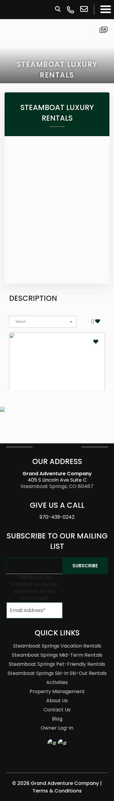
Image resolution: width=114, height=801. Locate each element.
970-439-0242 (57, 517)
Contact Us (57, 709)
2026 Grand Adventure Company (58, 783)
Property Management (57, 691)
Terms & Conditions (57, 790)
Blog (57, 718)
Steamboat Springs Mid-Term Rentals (57, 654)
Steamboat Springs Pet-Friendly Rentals (57, 664)
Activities (57, 682)
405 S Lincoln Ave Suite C (57, 476)
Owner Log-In (57, 727)
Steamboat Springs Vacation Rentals (57, 645)
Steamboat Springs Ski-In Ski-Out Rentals (57, 673)
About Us (57, 700)
